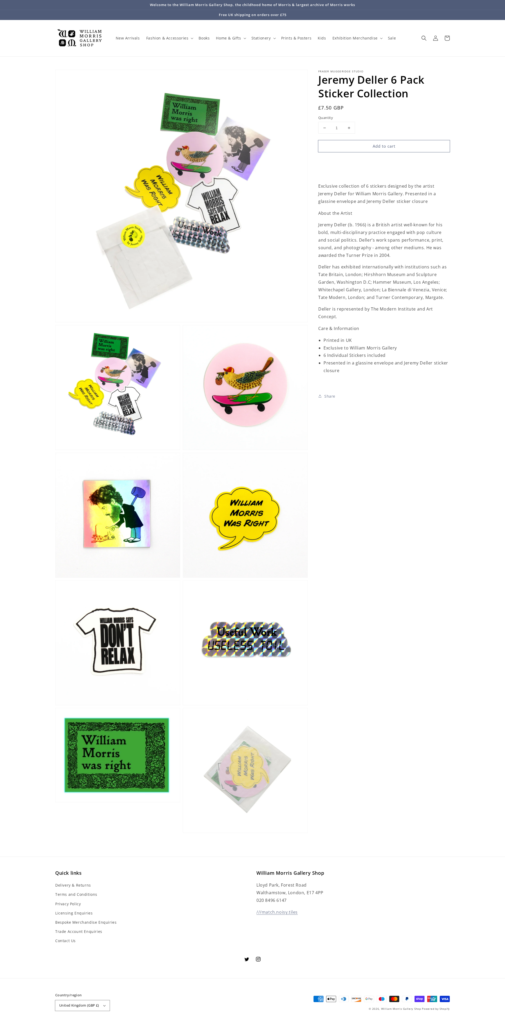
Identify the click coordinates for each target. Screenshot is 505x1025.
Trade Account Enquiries (78, 931)
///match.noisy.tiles (277, 912)
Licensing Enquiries (74, 913)
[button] (424, 38)
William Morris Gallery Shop (401, 1009)
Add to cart (384, 146)
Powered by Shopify (436, 1009)
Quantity (325, 117)
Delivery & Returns (73, 885)
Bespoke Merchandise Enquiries (86, 922)
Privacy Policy (68, 903)
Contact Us (65, 940)
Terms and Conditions (76, 894)
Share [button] (329, 396)
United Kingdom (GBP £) (79, 1005)
